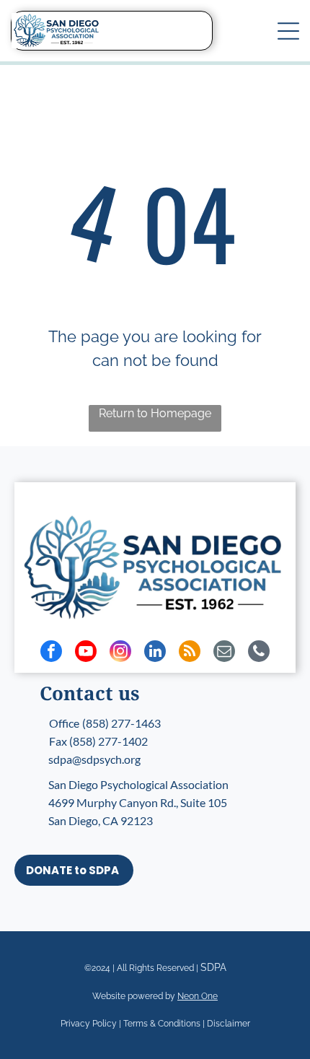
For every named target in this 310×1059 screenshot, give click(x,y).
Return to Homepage (155, 413)
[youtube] (86, 653)
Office (64, 723)
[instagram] (120, 653)
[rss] (189, 653)
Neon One (197, 996)
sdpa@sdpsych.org (94, 759)
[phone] (259, 653)
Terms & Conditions (161, 1024)
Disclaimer (228, 1024)
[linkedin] (155, 653)
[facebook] (51, 653)
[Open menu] (288, 31)
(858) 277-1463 (121, 723)
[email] (224, 653)
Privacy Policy (89, 1024)
